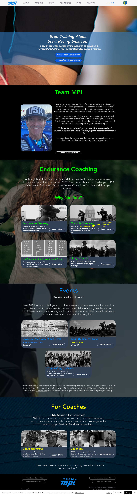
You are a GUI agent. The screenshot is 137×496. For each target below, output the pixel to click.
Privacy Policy (79, 493)
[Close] (134, 492)
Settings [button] (109, 493)
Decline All (118, 493)
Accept (128, 493)
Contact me (41, 390)
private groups (82, 385)
